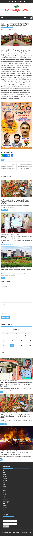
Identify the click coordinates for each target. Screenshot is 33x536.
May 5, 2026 (4, 380)
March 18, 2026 (5, 267)
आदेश (4, 473)
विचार (4, 504)
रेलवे (4, 498)
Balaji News (16, 30)
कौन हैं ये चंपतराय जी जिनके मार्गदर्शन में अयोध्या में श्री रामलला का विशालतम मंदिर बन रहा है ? (25, 166)
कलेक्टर (4, 474)
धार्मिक (4, 482)
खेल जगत (3, 244)
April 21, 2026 (5, 198)
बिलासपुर (11, 244)
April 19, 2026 (4, 450)
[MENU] (31, 17)
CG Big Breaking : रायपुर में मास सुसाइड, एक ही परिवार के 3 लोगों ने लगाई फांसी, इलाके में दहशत (8, 166)
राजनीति (4, 494)
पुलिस (4, 484)
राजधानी (4, 492)
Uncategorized (7, 471)
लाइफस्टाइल (5, 500)
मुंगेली (6, 209)
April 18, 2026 (5, 234)
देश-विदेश (5, 480)
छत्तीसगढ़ (2, 159)
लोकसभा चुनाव (6, 502)
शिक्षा (4, 509)
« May (2, 352)
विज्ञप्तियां (4, 505)
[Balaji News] (2, 17)
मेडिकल (4, 490)
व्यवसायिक (5, 507)
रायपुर (2, 392)
